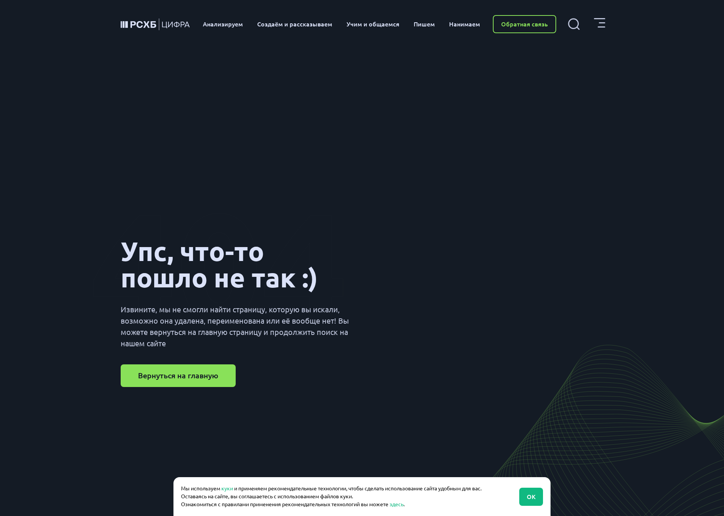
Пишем (424, 24)
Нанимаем (464, 24)
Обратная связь (524, 24)
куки (227, 488)
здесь (396, 504)
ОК (531, 496)
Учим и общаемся (373, 24)
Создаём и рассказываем (294, 24)
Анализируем (223, 24)
